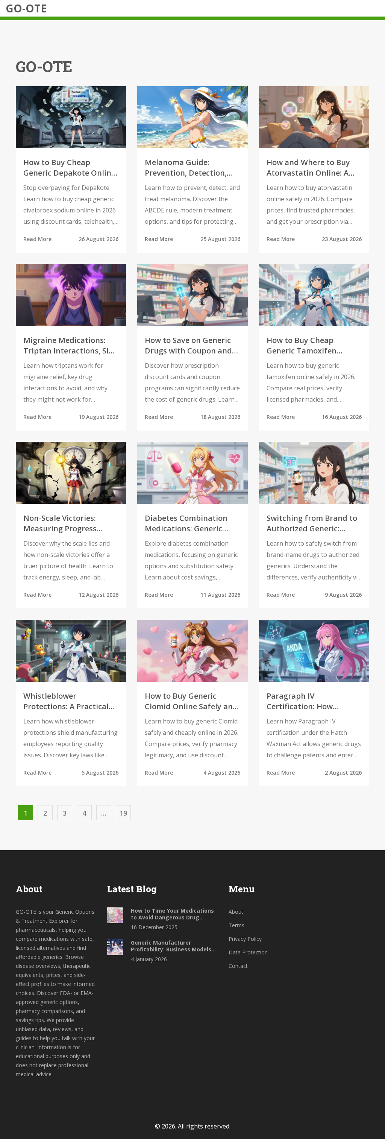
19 (123, 812)
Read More (37, 239)
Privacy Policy (245, 938)
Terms (236, 925)
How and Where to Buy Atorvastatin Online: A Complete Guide (308, 167)
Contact (238, 965)
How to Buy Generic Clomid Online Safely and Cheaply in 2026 (191, 701)
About (236, 911)
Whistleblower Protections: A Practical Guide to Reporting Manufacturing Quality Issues (66, 701)
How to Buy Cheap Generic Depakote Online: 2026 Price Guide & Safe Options (70, 167)
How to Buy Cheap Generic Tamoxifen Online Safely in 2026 (305, 345)
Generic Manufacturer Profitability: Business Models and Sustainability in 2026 (171, 946)
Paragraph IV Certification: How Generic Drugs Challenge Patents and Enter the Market (312, 701)
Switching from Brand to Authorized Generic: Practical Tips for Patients (312, 523)
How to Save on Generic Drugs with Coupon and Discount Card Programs (190, 345)
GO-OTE (26, 8)
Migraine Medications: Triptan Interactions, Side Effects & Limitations (70, 345)
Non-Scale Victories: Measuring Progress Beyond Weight (60, 523)
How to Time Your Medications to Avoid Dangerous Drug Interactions (172, 914)
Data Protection (248, 952)
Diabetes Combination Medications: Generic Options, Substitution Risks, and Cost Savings (187, 523)
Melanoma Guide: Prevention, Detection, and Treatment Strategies (186, 167)
